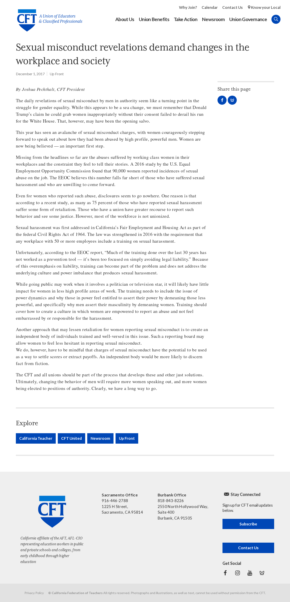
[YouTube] (249, 573)
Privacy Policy (34, 593)
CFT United (71, 438)
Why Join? (188, 7)
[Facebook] (225, 573)
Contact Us (232, 7)
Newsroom (100, 438)
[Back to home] (47, 17)
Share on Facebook (222, 100)
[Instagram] (237, 573)
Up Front (57, 74)
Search (275, 19)
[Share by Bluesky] (232, 100)
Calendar (210, 7)
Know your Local (265, 7)
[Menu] (285, 19)
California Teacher (35, 438)
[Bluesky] (262, 573)
